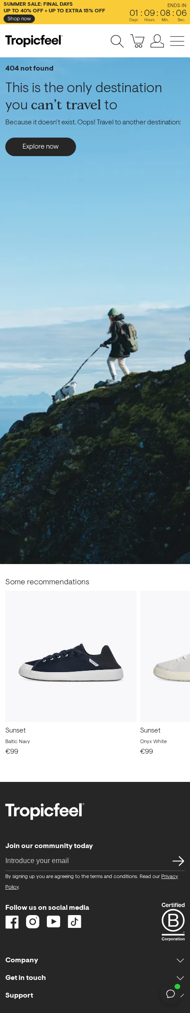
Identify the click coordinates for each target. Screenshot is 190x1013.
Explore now (41, 146)
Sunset (15, 730)
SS (175, 860)
